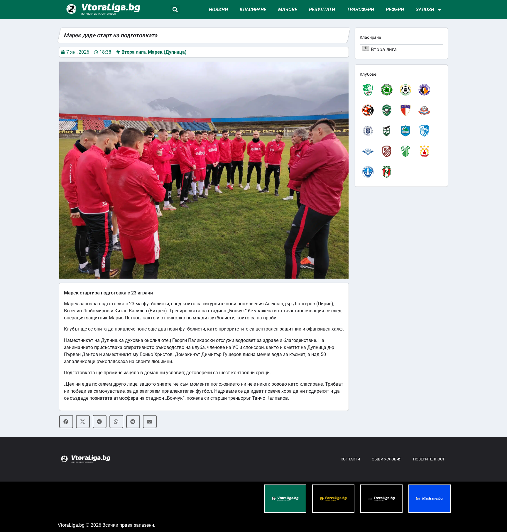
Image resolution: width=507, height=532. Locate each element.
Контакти (350, 459)
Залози (425, 9)
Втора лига (133, 52)
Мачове (287, 9)
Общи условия (386, 459)
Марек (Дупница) (167, 52)
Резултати (322, 9)
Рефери (395, 9)
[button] (175, 9)
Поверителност (429, 459)
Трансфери (360, 9)
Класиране (253, 9)
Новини (218, 9)
